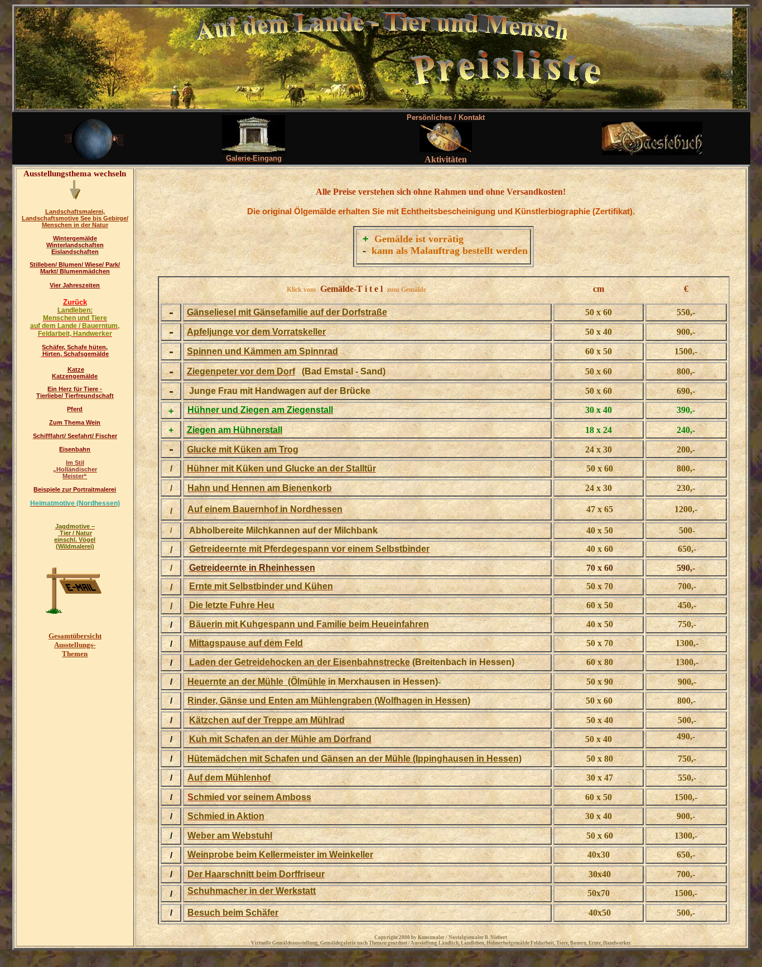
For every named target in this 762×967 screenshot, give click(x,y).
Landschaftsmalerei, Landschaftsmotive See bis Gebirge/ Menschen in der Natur (75, 218)
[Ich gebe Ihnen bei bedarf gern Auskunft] (75, 611)
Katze (75, 369)
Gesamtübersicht (75, 636)
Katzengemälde (75, 376)
